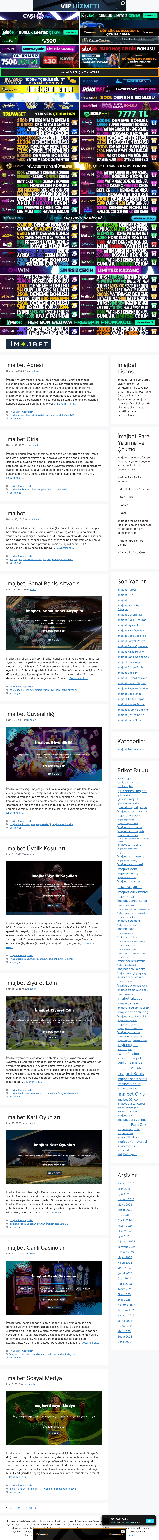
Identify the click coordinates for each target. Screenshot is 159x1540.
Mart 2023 (124, 1331)
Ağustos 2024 (126, 1241)
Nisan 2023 (125, 1326)
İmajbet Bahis (131, 1073)
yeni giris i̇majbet (130, 1062)
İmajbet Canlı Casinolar (35, 1247)
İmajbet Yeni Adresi (132, 1142)
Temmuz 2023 (127, 1310)
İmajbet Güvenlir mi (127, 1111)
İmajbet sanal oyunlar (129, 1129)
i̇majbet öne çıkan (124, 1041)
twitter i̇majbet (129, 1054)
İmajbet (16, 513)
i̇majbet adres (126, 811)
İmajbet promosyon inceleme (58, 559)
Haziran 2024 (126, 1252)
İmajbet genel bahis (42, 489)
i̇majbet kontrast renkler (127, 949)
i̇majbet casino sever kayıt (128, 861)
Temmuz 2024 (127, 1246)
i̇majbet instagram (66, 1354)
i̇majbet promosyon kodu (44, 1093)
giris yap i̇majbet (128, 799)
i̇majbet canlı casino (128, 835)
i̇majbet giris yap (126, 896)
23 (20, 1508)
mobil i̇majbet (125, 1049)
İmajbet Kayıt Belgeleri (131, 651)
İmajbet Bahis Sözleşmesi (133, 656)
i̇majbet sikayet (130, 998)
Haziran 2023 (126, 1315)
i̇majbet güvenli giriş (126, 905)
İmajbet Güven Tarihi (130, 667)
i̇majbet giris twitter (133, 892)
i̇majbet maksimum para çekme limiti (132, 953)
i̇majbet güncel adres (132, 901)
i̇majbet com (127, 869)
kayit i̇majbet (128, 1045)
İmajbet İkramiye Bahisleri (133, 709)
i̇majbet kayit (127, 929)
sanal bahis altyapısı (66, 690)
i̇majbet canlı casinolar (44, 1354)
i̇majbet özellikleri (140, 1041)
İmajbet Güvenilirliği (31, 714)
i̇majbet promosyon (132, 985)
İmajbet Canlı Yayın (129, 662)
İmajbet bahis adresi (20, 489)
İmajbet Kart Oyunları (33, 1117)
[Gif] (79, 166)
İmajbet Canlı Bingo (130, 693)
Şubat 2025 (125, 1209)
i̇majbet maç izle (126, 957)
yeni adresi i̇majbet (129, 1058)
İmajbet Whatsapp (129, 1137)
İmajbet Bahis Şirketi (130, 720)
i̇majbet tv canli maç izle (132, 1016)
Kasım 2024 (125, 1225)
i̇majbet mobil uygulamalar (131, 961)
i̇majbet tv (145, 1007)
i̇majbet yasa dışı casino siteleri (130, 1029)
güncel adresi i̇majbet (129, 803)
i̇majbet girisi (130, 886)
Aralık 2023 (125, 1283)
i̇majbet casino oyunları (132, 856)
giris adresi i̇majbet (132, 791)
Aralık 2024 (125, 1220)
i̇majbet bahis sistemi (21, 1354)
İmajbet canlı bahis (127, 1088)
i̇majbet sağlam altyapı (127, 994)
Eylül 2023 (124, 1299)
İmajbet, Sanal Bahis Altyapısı (43, 583)
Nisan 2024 (125, 1262)
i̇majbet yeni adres (129, 1032)
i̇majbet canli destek (130, 827)
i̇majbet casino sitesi (130, 864)
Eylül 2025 (124, 1194)
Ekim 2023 (124, 1294)
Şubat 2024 (125, 1273)
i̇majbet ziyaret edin (69, 1093)
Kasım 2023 (125, 1289)
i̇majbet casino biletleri (127, 853)
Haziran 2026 (126, 1183)
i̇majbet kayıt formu (125, 934)
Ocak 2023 (124, 1341)
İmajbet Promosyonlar (21, 411)
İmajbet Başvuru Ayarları (133, 688)
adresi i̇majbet (17, 690)
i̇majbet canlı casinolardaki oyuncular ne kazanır (133, 839)
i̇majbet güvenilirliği (41, 824)
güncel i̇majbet (128, 807)
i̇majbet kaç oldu (126, 945)
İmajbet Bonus (129, 1084)
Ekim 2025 (124, 1188)
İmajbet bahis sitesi (20, 824)
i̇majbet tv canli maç (133, 1012)
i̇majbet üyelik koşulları (61, 959)
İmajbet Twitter (125, 1133)
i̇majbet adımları (142, 812)
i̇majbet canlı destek (130, 844)
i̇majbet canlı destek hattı (128, 849)
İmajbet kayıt (125, 1115)
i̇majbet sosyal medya (64, 1488)
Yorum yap (15, 418)
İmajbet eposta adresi (30, 559)
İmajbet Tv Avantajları (131, 699)
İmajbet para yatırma (57, 1223)
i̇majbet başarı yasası (126, 820)
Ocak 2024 (124, 1278)
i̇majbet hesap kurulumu (127, 913)
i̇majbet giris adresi (19, 1488)
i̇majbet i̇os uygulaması (127, 925)
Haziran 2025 (126, 1199)
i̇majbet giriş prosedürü (36, 959)
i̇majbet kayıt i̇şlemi (127, 937)
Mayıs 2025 (125, 1204)
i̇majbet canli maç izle (131, 831)
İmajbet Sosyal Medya (34, 1378)
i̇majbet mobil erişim (62, 824)
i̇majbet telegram (128, 1007)
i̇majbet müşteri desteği (127, 965)
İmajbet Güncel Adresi (131, 1103)
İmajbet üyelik (127, 1154)
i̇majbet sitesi (128, 1003)
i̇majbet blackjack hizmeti (128, 824)
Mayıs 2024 (125, 1257)
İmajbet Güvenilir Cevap (132, 678)
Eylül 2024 (124, 1236)
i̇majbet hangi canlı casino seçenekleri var (134, 909)
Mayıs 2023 (125, 1320)
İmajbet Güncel (128, 1099)
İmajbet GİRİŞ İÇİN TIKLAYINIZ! (79, 72)
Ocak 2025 (124, 1215)
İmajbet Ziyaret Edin (31, 982)
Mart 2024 (124, 1267)
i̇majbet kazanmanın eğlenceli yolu (131, 941)
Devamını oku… (66, 403)
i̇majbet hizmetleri (127, 917)
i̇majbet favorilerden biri (127, 878)
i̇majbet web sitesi (127, 1024)
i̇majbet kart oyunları (34, 1223)
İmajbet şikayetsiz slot (37, 415)
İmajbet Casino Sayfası (132, 683)
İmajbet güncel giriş (128, 1107)
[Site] (39, 122)
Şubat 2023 (125, 1336)
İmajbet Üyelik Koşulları (35, 848)
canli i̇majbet (125, 786)
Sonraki (30, 1508)
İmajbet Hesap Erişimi (131, 704)
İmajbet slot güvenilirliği (63, 415)
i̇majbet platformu (125, 981)
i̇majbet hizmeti (144, 913)
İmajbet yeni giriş (128, 1146)
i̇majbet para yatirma (130, 977)
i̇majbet (13, 559)
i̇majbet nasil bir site (132, 969)
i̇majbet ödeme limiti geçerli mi (130, 1037)
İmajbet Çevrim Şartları (132, 715)
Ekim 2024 (124, 1231)
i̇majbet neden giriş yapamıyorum (135, 973)
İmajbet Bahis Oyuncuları (133, 646)
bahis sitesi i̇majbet (129, 782)
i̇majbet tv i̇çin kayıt (44, 690)
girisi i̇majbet (16, 1223)
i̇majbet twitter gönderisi (127, 1021)
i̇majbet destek (125, 873)
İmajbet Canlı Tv (128, 672)
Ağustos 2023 (126, 1304)
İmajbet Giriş (22, 439)
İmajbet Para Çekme (41, 1488)
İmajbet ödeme (125, 1150)
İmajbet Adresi (24, 365)
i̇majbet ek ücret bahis (143, 874)
